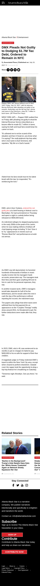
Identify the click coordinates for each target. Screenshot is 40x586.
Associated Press (10, 62)
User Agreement (23, 570)
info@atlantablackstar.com (24, 516)
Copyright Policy (19, 568)
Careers (22, 566)
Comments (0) (13, 65)
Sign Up (12, 535)
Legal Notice (6, 568)
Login (3, 566)
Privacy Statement (8, 570)
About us (12, 566)
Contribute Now (14, 552)
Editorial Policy (6, 572)
